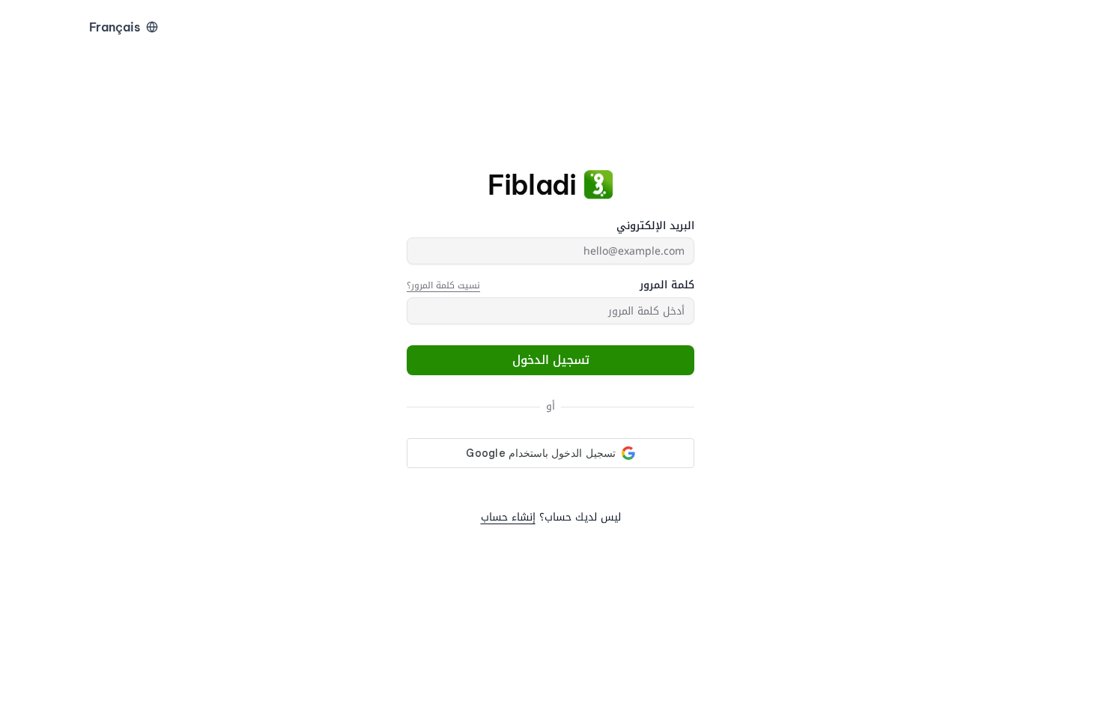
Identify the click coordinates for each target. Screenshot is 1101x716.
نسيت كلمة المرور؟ (443, 285)
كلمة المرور (667, 285)
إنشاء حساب (508, 517)
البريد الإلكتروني (655, 226)
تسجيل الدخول (550, 359)
